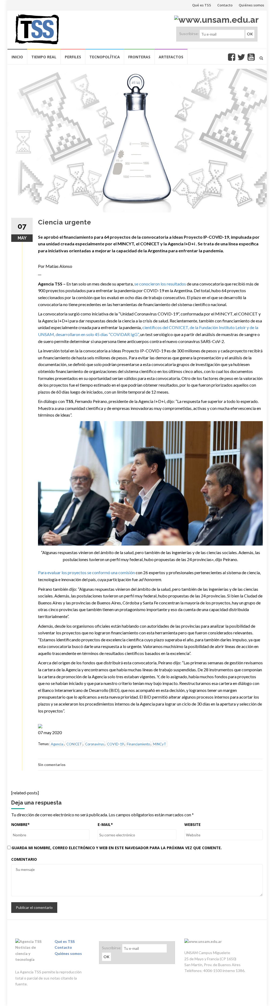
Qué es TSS (201, 5)
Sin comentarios (52, 765)
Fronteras (139, 56)
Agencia (57, 744)
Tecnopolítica (104, 56)
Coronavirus (94, 744)
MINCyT (159, 744)
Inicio (17, 56)
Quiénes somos (251, 5)
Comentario (24, 859)
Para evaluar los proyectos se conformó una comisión (86, 572)
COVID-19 (115, 744)
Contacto (225, 5)
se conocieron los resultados (160, 283)
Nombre (20, 824)
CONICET (74, 744)
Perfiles (73, 56)
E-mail (105, 824)
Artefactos (171, 56)
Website (192, 824)
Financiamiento (138, 744)
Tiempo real (43, 56)
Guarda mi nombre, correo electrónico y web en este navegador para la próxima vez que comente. (117, 847)
